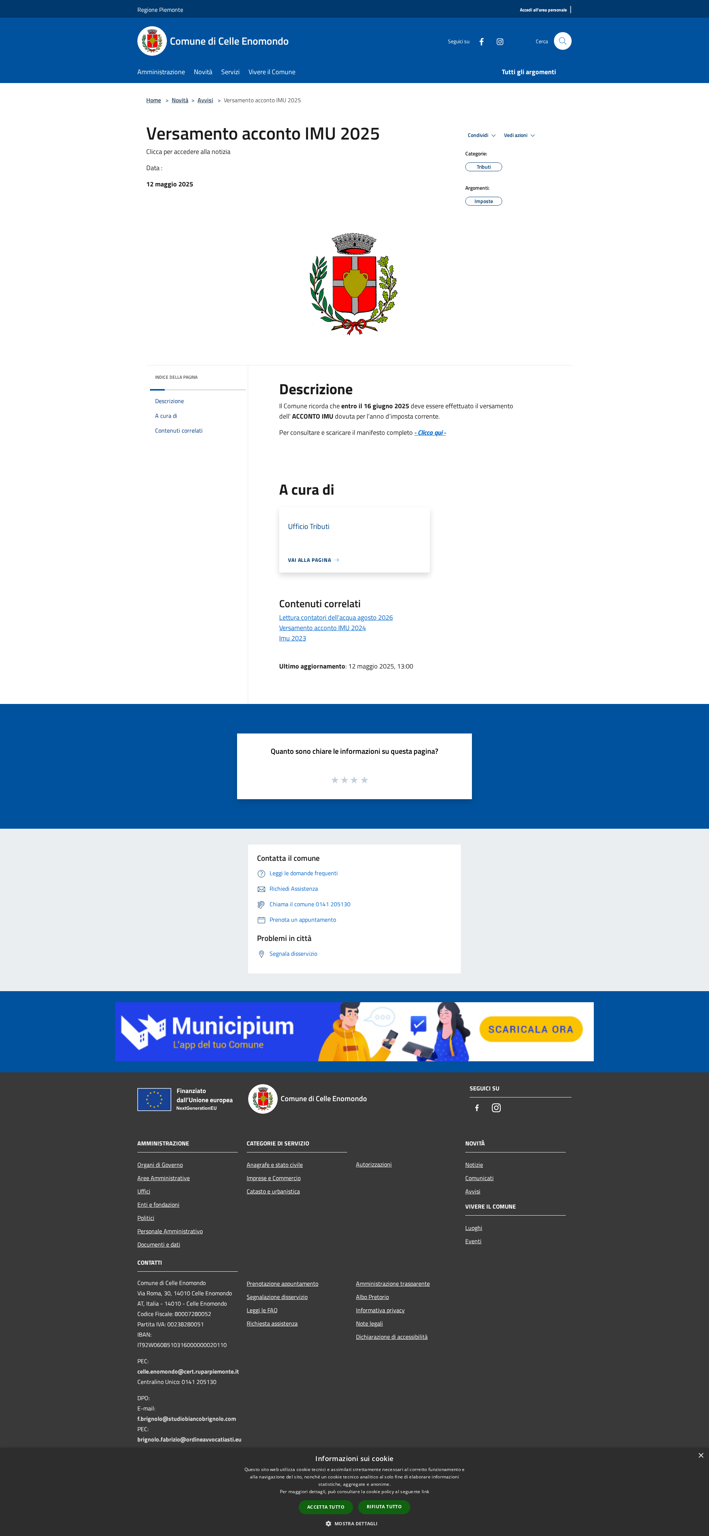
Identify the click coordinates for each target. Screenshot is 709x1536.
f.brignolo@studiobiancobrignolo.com (186, 1418)
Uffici (143, 1191)
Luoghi (473, 1227)
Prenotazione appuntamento (282, 1283)
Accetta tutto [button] (326, 1507)
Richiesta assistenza (272, 1323)
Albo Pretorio (372, 1296)
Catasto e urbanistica (273, 1191)
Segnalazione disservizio (277, 1296)
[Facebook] (478, 41)
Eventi (473, 1241)
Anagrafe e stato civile (275, 1164)
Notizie (474, 1164)
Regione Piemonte (160, 9)
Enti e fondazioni (158, 1204)
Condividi (478, 135)
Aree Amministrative (163, 1178)
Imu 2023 (292, 638)
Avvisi (205, 100)
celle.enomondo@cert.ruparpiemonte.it (188, 1371)
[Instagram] (497, 41)
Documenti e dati (158, 1244)
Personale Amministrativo (170, 1231)
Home (153, 100)
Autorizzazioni (374, 1164)
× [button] (700, 1455)
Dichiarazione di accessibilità (392, 1336)
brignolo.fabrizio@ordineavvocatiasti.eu (189, 1439)
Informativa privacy (380, 1310)
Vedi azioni (516, 135)
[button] (354, 1523)
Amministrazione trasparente (393, 1283)
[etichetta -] (365, 779)
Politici (145, 1217)
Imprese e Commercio (274, 1178)
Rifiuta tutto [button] (384, 1507)
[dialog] (354, 1492)
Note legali (369, 1323)
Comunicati (479, 1178)
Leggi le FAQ (262, 1310)
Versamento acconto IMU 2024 (322, 628)
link (425, 1491)
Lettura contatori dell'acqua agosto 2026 (336, 617)
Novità (180, 100)
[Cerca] (563, 41)
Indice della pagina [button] (176, 377)
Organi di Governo (160, 1164)
